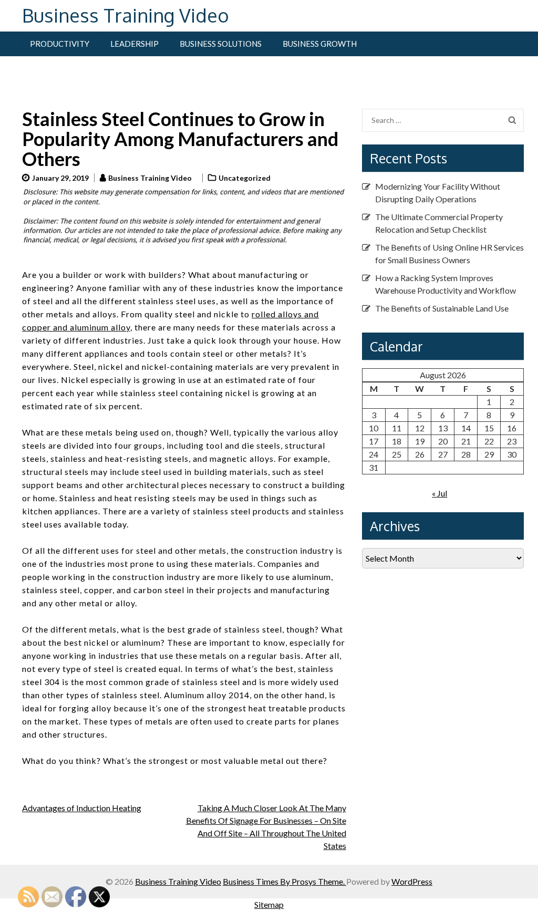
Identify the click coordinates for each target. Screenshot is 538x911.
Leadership (134, 43)
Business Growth (320, 43)
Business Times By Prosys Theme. (284, 881)
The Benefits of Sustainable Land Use (442, 308)
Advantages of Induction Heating (81, 808)
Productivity (59, 43)
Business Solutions (221, 43)
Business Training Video (125, 15)
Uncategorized (245, 177)
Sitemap (269, 904)
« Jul (439, 493)
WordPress (411, 881)
